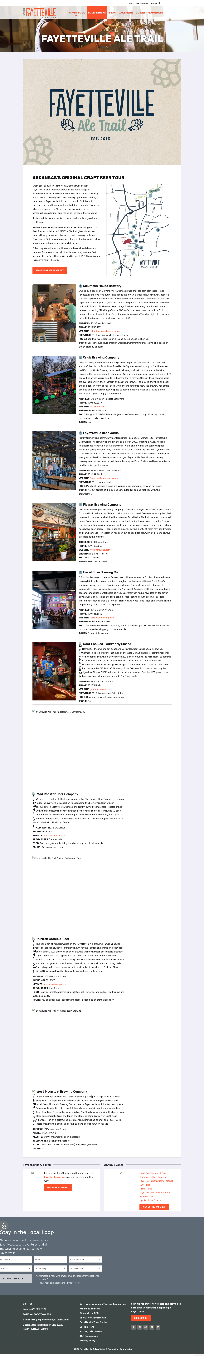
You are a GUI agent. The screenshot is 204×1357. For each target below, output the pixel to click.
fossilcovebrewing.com (102, 617)
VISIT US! (28, 1304)
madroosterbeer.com (54, 835)
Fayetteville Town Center (94, 1322)
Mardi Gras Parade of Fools (153, 1173)
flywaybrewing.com (100, 550)
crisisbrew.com (97, 406)
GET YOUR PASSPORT (58, 1187)
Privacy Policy (73, 1283)
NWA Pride (144, 1185)
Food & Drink (97, 12)
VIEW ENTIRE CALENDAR (154, 1207)
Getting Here (87, 1327)
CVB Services (142, 3)
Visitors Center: (32, 1325)
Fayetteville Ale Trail (55, 1177)
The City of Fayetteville (93, 1317)
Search (154, 3)
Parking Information (91, 1331)
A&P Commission (89, 1336)
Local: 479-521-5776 (34, 1309)
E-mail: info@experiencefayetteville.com (46, 1319)
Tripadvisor (145, 1327)
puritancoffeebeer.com (55, 984)
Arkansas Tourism (90, 1308)
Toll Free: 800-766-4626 (37, 1314)
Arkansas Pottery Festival (152, 1177)
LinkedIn (158, 1327)
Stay (112, 12)
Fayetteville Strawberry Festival (156, 1181)
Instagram (139, 1327)
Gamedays (155, 12)
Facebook (133, 1327)
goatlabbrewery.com (100, 689)
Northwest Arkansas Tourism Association (103, 1304)
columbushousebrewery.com (105, 331)
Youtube (151, 1327)
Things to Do (76, 12)
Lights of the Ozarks (150, 1200)
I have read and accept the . (59, 1283)
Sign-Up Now (141, 1318)
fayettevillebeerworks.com (104, 478)
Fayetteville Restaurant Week (154, 1192)
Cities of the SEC (89, 1313)
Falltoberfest (146, 1196)
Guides (141, 12)
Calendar (126, 12)
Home (131, 3)
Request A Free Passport (50, 270)
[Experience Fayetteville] (39, 12)
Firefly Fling (145, 1188)
